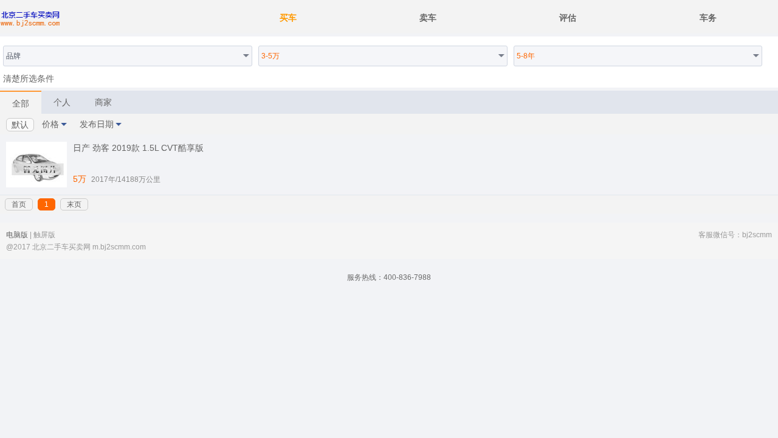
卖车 (427, 18)
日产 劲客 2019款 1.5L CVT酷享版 (138, 148)
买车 (288, 18)
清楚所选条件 (28, 78)
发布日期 (97, 124)
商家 (103, 102)
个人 (62, 102)
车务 (708, 18)
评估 (567, 18)
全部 (20, 103)
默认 (20, 125)
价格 (50, 124)
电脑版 (17, 235)
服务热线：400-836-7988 (389, 277)
